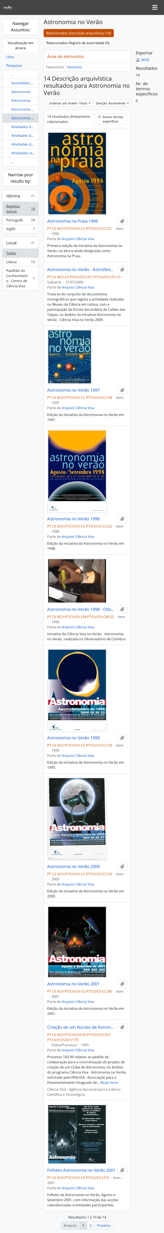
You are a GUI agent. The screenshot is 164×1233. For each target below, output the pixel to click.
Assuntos (74, 67)
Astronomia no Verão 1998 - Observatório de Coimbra (81, 609)
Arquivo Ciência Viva (78, 238)
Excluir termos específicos (112, 119)
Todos (11, 253)
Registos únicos (20, 209)
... (12, 74)
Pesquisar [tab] (14, 65)
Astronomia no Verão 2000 (73, 866)
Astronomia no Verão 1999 (73, 737)
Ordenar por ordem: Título (68, 103)
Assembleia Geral (25, 83)
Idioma (13, 196)
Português (20, 221)
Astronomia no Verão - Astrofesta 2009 (81, 269)
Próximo (104, 1225)
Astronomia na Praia (27, 109)
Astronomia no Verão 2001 (73, 983)
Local (11, 243)
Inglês (20, 229)
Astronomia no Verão (28, 118)
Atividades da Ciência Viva (32, 126)
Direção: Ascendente (111, 103)
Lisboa (20, 263)
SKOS (145, 59)
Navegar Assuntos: (20, 26)
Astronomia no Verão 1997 (73, 390)
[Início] (9, 7)
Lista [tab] (10, 56)
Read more (109, 1082)
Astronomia (20, 91)
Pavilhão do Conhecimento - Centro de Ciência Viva (20, 278)
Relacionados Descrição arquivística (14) (78, 33)
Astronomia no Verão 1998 (73, 518)
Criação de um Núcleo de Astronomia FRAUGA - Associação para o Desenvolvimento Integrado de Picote (81, 1027)
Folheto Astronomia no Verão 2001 (81, 1170)
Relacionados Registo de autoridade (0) (77, 43)
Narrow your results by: (20, 178)
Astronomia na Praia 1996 (72, 221)
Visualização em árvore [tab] (21, 45)
